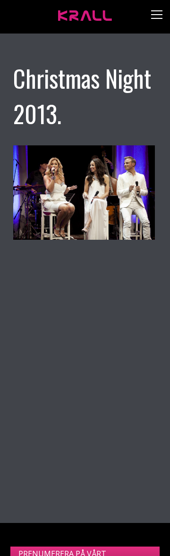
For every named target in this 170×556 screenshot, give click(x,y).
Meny (153, 17)
